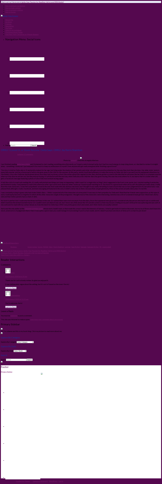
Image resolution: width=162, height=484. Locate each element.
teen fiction (75, 247)
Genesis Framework (40, 481)
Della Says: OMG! (23, 164)
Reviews (13, 247)
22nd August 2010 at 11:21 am (16, 299)
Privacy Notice (6, 372)
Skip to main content (13, 8)
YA (100, 247)
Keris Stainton (58, 247)
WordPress (53, 481)
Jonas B (74, 160)
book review (32, 247)
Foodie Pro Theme (23, 481)
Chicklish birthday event (34, 208)
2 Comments (28, 154)
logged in (13, 316)
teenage (84, 247)
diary (51, 247)
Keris (13, 273)
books (40, 247)
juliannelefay (15, 295)
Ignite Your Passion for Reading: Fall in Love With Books (42, 2)
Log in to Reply (10, 288)
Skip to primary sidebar (14, 10)
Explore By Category (9, 342)
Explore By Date (7, 351)
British (45, 247)
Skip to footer (10, 12)
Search (7, 145)
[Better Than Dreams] (9, 16)
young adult (106, 247)
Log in (61, 481)
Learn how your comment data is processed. (46, 319)
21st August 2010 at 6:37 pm (16, 276)
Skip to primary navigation (15, 6)
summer (68, 247)
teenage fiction (93, 247)
